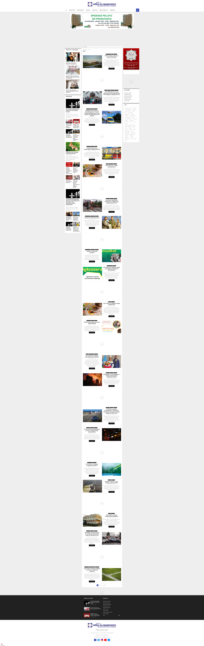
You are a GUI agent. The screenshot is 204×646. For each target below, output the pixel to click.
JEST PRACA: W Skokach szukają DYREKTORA (111, 304)
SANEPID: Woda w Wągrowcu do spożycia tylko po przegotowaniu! (76, 126)
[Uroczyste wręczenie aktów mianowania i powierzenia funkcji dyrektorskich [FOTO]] (76, 131)
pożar (134, 126)
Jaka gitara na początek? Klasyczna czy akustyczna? (71, 63)
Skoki (134, 129)
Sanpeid (130, 129)
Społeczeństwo (112, 90)
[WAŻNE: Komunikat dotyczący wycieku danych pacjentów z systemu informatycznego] (69, 164)
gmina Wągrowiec (128, 111)
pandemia (126, 120)
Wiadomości (81, 10)
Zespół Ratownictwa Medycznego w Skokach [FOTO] (92, 148)
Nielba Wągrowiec (133, 115)
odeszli (133, 117)
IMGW (126, 112)
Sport (88, 10)
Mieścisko (132, 114)
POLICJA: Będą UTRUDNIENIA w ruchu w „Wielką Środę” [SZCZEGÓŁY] (92, 431)
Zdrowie (96, 146)
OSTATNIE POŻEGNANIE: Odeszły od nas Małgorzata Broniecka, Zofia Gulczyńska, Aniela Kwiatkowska (72, 202)
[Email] (109, 640)
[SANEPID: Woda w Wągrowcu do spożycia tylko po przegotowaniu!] (76, 121)
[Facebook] (95, 640)
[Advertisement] (102, 38)
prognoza (130, 128)
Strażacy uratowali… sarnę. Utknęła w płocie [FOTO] (111, 482)
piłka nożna (131, 120)
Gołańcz (133, 111)
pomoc (126, 123)
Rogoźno (126, 129)
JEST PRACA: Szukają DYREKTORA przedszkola (111, 515)
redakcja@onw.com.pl (105, 637)
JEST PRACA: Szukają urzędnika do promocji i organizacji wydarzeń (92, 570)
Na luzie (95, 10)
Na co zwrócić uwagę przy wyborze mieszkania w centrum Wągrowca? (72, 91)
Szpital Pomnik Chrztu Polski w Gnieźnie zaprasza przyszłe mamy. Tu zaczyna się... (73, 77)
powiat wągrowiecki (128, 126)
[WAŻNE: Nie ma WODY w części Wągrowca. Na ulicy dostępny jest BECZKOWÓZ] (76, 224)
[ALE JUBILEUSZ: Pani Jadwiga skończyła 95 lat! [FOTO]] (69, 214)
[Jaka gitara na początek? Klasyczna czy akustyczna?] (73, 57)
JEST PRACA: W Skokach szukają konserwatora (92, 464)
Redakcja (108, 58)
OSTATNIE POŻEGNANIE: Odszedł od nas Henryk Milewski (69, 136)
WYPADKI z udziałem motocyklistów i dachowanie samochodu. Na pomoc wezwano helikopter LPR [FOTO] (111, 411)
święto (126, 140)
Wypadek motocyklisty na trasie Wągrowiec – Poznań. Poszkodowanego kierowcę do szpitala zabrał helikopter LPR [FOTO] (92, 113)
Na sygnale (111, 198)
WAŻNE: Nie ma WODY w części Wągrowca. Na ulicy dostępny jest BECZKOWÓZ (76, 229)
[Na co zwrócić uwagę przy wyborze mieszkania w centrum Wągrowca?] (73, 84)
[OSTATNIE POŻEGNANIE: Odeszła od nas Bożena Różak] (69, 224)
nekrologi (126, 115)
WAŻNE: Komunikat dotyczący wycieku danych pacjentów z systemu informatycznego (69, 170)
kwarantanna (127, 114)
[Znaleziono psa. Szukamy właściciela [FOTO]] (73, 146)
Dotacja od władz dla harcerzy (92, 217)
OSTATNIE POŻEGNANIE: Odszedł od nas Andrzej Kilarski (72, 111)
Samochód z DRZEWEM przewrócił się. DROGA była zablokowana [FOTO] (111, 202)
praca (126, 128)
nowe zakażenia (127, 117)
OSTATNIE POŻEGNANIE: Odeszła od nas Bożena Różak (68, 229)
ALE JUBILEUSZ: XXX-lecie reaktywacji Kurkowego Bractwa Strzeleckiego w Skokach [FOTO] (111, 93)
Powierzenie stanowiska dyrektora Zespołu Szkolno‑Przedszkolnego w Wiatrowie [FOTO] (76, 184)
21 (104, 585)
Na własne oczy (104, 10)
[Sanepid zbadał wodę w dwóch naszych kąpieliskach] (69, 121)
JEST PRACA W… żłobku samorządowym (112, 166)
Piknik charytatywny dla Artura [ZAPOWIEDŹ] (92, 322)
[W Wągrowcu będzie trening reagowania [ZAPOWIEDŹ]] (76, 214)
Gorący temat (72, 10)
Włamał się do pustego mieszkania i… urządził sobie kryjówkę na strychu (75, 170)
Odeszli (104, 610)
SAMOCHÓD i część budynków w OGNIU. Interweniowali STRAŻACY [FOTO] (111, 376)
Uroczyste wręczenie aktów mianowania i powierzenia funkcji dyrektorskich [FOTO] (76, 137)
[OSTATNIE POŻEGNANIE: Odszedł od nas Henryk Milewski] (69, 131)
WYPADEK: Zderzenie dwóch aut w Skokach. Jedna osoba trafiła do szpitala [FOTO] (92, 534)
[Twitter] (98, 640)
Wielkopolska (133, 132)
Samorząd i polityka (108, 54)
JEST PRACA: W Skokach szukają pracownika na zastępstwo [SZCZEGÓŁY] (111, 269)
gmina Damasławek (128, 109)
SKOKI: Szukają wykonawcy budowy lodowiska (111, 56)
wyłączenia (131, 135)
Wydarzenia (126, 94)
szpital (132, 131)
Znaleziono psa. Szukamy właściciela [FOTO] (72, 153)
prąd (134, 128)
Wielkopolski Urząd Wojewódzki (130, 134)
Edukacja (109, 513)
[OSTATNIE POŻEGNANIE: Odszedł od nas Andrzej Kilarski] (73, 103)
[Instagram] (102, 640)
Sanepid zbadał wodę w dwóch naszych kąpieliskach (68, 126)
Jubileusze (106, 90)
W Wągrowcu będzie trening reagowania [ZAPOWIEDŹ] (75, 219)
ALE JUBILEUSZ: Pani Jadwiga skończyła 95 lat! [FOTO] (69, 219)
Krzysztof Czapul (89, 536)
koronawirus (130, 112)
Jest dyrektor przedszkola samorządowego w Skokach (92, 356)
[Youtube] (105, 640)
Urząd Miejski (127, 132)
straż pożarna (127, 131)
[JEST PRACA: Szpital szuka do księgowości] (69, 177)
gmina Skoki (134, 109)
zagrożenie (132, 137)
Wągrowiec (127, 137)
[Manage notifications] (2, 644)
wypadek (126, 135)
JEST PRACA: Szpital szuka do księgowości (69, 181)
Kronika (113, 10)
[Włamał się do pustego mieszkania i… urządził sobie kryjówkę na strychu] (76, 164)
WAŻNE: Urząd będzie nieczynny (91, 251)
